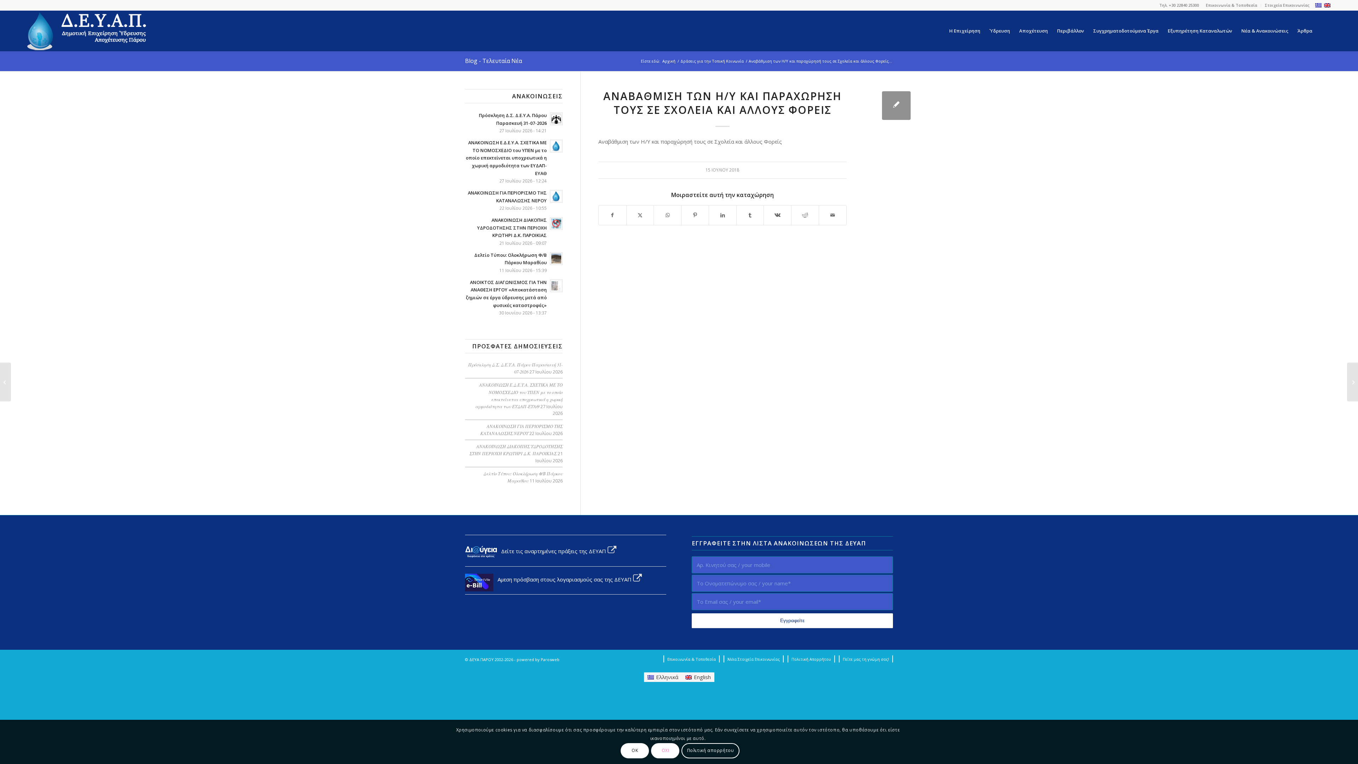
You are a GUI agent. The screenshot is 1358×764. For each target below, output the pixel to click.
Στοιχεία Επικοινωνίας (1287, 5)
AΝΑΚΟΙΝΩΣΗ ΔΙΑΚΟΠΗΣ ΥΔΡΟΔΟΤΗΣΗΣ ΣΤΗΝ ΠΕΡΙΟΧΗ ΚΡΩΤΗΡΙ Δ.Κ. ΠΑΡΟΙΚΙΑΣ (512, 227)
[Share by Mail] (832, 215)
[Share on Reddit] (805, 215)
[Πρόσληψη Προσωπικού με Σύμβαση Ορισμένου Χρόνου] (1352, 382)
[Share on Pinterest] (695, 215)
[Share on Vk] (777, 215)
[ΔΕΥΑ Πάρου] (87, 31)
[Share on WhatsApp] (667, 215)
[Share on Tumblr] (750, 215)
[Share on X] (640, 215)
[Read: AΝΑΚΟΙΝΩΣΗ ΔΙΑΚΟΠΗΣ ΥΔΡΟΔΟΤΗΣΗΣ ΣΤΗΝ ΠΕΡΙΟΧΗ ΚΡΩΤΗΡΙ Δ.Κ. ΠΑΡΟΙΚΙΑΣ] (556, 223)
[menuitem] (1231, 5)
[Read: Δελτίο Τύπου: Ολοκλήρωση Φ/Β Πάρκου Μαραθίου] (556, 258)
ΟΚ (635, 750)
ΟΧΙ (665, 750)
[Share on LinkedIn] (722, 215)
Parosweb (550, 659)
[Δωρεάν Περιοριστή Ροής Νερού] (5, 382)
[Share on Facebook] (612, 215)
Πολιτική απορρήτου (710, 750)
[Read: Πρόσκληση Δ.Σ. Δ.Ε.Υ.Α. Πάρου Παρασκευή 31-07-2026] (556, 118)
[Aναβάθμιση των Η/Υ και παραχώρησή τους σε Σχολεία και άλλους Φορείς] (896, 105)
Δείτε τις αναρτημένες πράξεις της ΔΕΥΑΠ (552, 551)
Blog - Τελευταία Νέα (493, 61)
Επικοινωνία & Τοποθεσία (1231, 5)
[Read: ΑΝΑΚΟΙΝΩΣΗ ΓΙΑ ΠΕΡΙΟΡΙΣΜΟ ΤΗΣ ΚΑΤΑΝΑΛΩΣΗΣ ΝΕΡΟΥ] (556, 196)
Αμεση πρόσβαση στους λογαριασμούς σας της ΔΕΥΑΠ (563, 579)
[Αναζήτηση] (1324, 31)
